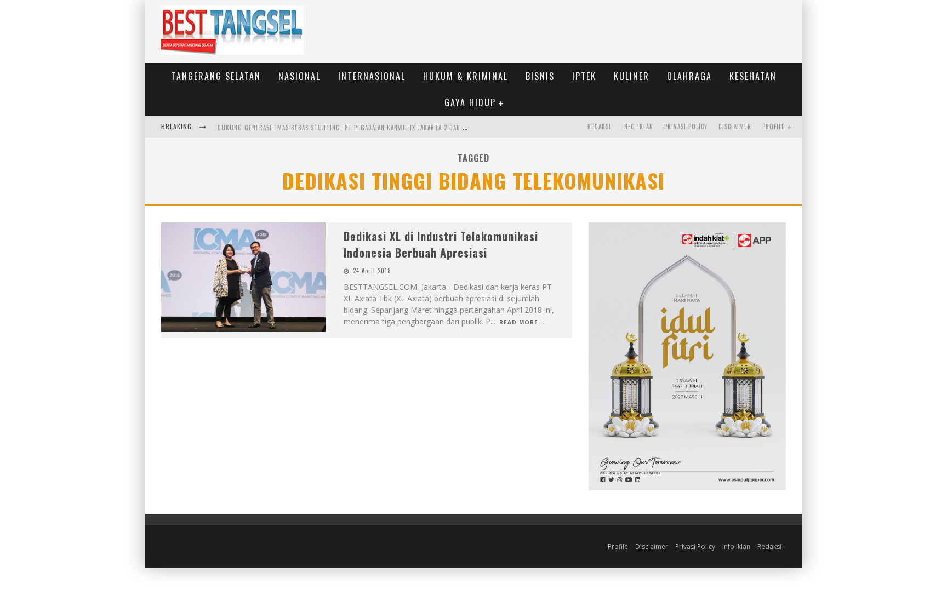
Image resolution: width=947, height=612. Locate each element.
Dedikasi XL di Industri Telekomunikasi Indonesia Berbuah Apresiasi (441, 244)
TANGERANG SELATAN (216, 76)
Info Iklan (637, 126)
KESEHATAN (753, 76)
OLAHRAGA (689, 76)
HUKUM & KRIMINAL (465, 76)
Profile (773, 126)
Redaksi (599, 126)
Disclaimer (734, 126)
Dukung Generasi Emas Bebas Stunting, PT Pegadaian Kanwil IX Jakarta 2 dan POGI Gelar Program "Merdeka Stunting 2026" (413, 127)
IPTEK (584, 76)
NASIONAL (299, 76)
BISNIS (540, 76)
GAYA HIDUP (470, 102)
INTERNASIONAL (372, 76)
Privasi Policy (686, 126)
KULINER (631, 76)
